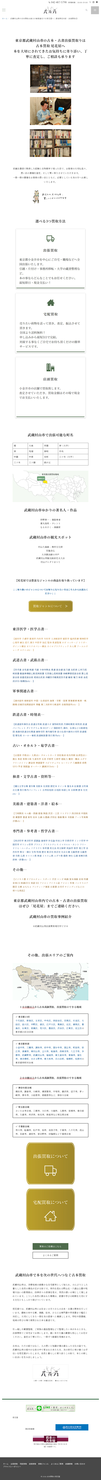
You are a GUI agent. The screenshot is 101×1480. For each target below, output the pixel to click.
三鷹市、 (31, 1047)
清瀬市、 (26, 1051)
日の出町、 (60, 1058)
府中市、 (48, 1047)
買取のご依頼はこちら (50, 1246)
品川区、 (26, 1024)
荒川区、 (44, 1028)
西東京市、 (65, 1051)
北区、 (69, 1024)
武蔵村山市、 (39, 1055)
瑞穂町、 (70, 1058)
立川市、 (46, 1051)
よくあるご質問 (50, 1255)
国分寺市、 (58, 1047)
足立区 (78, 1028)
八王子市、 (76, 1051)
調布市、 (39, 1047)
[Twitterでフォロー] (90, 2)
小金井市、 (21, 1047)
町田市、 (77, 1047)
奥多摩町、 (25, 1058)
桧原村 (78, 1058)
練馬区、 (77, 1024)
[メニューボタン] (4, 10)
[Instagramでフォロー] (93, 2)
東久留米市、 (62, 1055)
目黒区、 (68, 1020)
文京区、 (39, 1020)
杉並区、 (77, 1020)
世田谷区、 (58, 1020)
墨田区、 (53, 1028)
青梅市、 (73, 1055)
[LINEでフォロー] (97, 2)
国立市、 (68, 1047)
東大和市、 (49, 1058)
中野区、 (35, 1024)
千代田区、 (21, 1020)
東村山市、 (36, 1051)
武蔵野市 (26, 1055)
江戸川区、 (51, 1024)
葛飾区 (60, 1024)
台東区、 (26, 1028)
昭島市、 (55, 1051)
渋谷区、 (61, 1028)
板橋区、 (35, 1028)
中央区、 (48, 1020)
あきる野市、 (37, 1058)
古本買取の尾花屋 (53, 1476)
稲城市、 (50, 1055)
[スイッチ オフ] (86, 10)
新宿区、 (31, 1020)
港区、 (43, 1024)
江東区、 (70, 1028)
